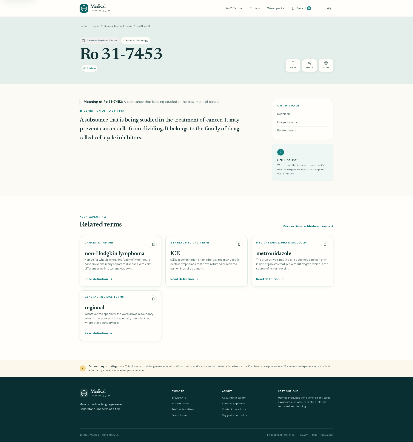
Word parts (275, 8)
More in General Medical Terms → (307, 226)
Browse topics (180, 403)
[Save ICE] (239, 244)
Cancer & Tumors (99, 242)
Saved (303, 8)
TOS (314, 435)
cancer (214, 120)
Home (83, 26)
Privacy (303, 435)
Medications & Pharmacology (281, 242)
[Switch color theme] (329, 8)
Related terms (286, 130)
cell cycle (105, 138)
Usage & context (288, 122)
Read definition (98, 279)
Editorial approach (233, 403)
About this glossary (234, 397)
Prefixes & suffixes (183, 409)
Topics (255, 8)
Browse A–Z (179, 397)
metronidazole (273, 254)
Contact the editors (234, 409)
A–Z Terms (234, 8)
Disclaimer (327, 435)
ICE (175, 254)
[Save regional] (153, 298)
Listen (91, 68)
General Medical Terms (118, 26)
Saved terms (179, 415)
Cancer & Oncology (135, 40)
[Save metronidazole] (324, 244)
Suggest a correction (235, 415)
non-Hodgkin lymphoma (114, 254)
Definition (283, 114)
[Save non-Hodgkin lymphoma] (153, 244)
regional (95, 308)
